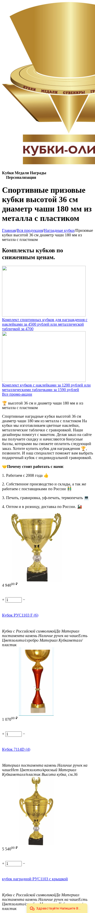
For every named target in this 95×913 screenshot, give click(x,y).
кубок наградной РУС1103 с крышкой (35, 879)
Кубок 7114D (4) (16, 749)
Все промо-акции (17, 394)
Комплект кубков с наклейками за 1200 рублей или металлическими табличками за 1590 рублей (46, 387)
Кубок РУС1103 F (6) (20, 615)
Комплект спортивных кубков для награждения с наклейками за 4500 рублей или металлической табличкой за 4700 (44, 324)
